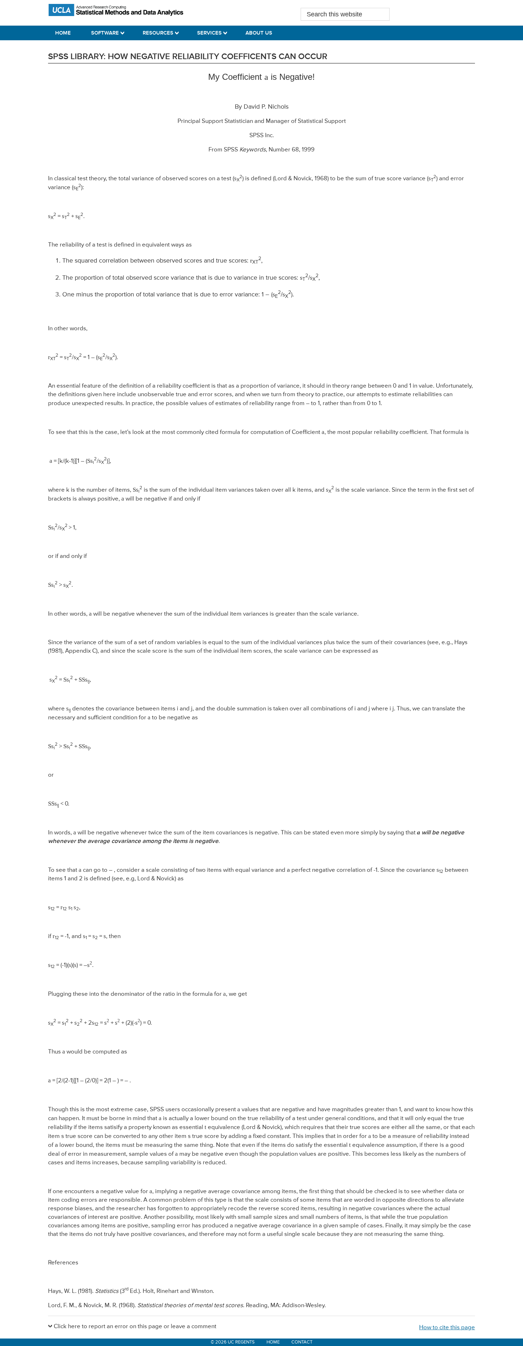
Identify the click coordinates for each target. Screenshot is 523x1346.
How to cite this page (447, 1328)
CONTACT (301, 1342)
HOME (273, 1342)
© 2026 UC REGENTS (233, 1342)
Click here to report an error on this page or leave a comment (135, 1327)
